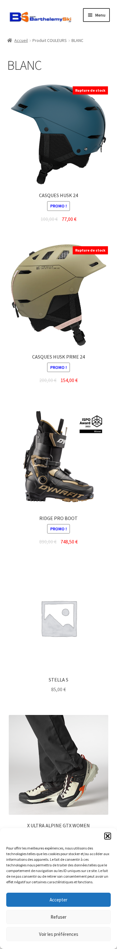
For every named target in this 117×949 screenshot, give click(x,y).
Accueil (21, 40)
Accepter (58, 900)
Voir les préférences (58, 934)
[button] (108, 836)
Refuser (58, 917)
